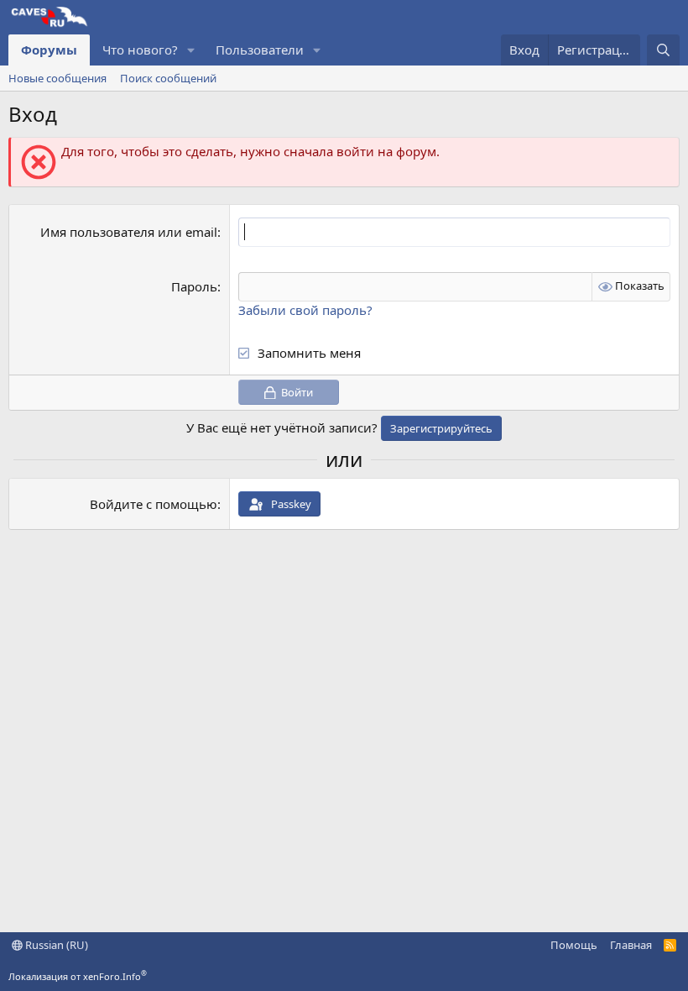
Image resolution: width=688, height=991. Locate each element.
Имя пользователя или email (128, 231)
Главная (631, 944)
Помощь (573, 944)
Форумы (49, 49)
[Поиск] (663, 50)
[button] (191, 50)
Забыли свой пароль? (305, 309)
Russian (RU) (55, 944)
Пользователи (260, 49)
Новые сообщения (57, 78)
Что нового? (140, 49)
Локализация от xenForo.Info (77, 976)
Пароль (194, 286)
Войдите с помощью (153, 504)
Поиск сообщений (168, 78)
